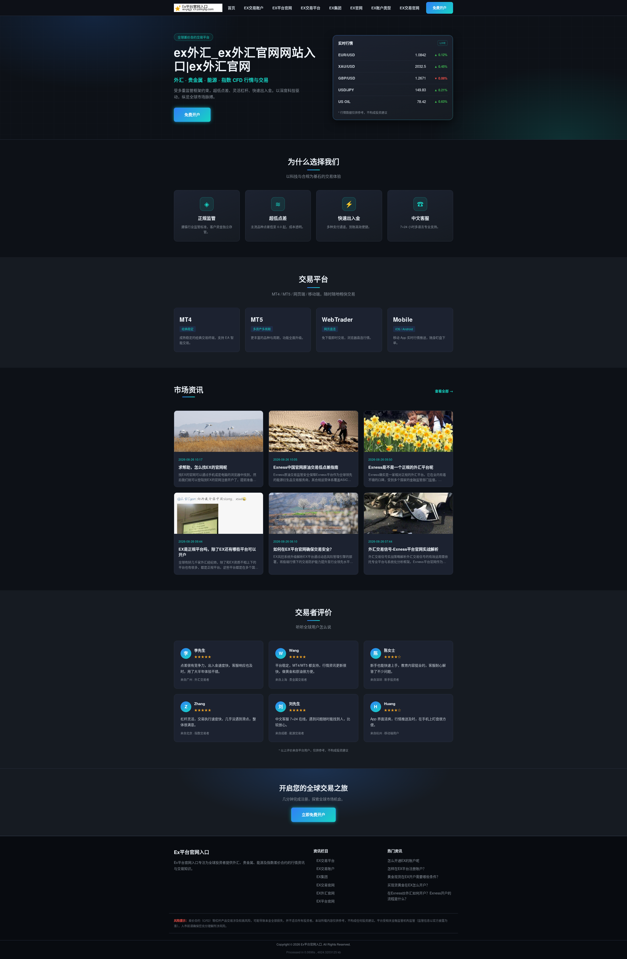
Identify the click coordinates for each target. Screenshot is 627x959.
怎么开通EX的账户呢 (403, 860)
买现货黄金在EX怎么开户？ (408, 884)
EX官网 (354, 8)
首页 (231, 8)
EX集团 (333, 8)
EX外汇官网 (324, 892)
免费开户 (439, 7)
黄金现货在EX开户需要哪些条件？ (413, 876)
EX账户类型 (379, 8)
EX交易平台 (309, 8)
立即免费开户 (313, 814)
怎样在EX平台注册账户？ (406, 868)
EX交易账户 (252, 8)
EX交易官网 (408, 8)
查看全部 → (444, 390)
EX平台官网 (280, 8)
